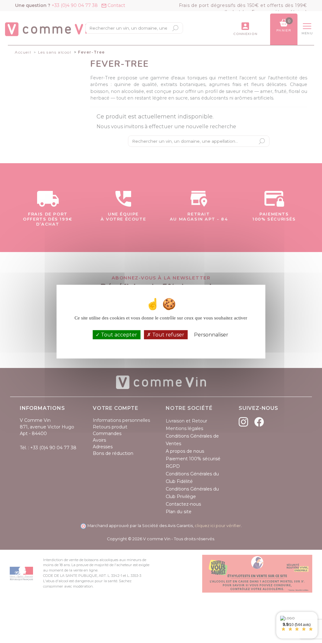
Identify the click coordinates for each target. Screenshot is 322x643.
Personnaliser (211, 335)
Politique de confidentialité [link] (161, 343)
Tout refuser (167, 335)
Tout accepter (118, 335)
